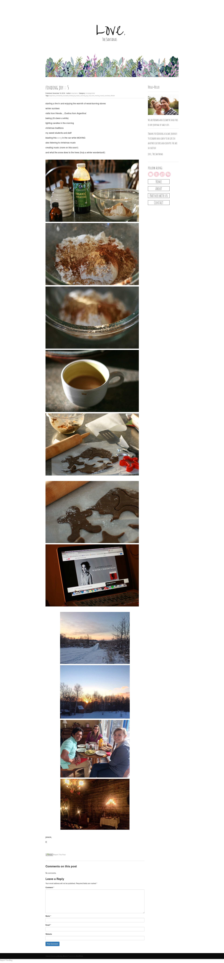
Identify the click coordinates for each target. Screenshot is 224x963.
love (92, 95)
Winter (113, 95)
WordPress (79, 956)
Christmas (59, 95)
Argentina (52, 95)
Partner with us (159, 195)
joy (87, 95)
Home (159, 181)
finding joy (72, 95)
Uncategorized (90, 93)
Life (89, 95)
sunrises (107, 95)
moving (97, 95)
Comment (50, 887)
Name (48, 916)
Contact (158, 202)
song (59, 137)
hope (78, 95)
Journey (82, 95)
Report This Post (59, 854)
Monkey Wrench (62, 956)
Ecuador (65, 95)
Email (48, 925)
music (102, 95)
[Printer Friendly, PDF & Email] (49, 854)
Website (49, 934)
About (158, 188)
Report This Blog (6, 960)
